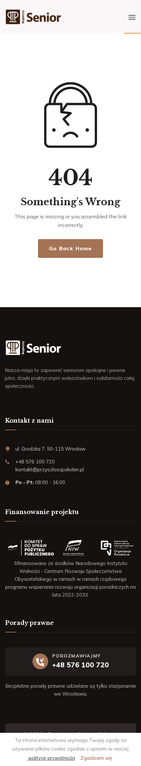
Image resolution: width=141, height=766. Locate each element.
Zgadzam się (96, 757)
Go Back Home (70, 248)
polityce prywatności (51, 758)
